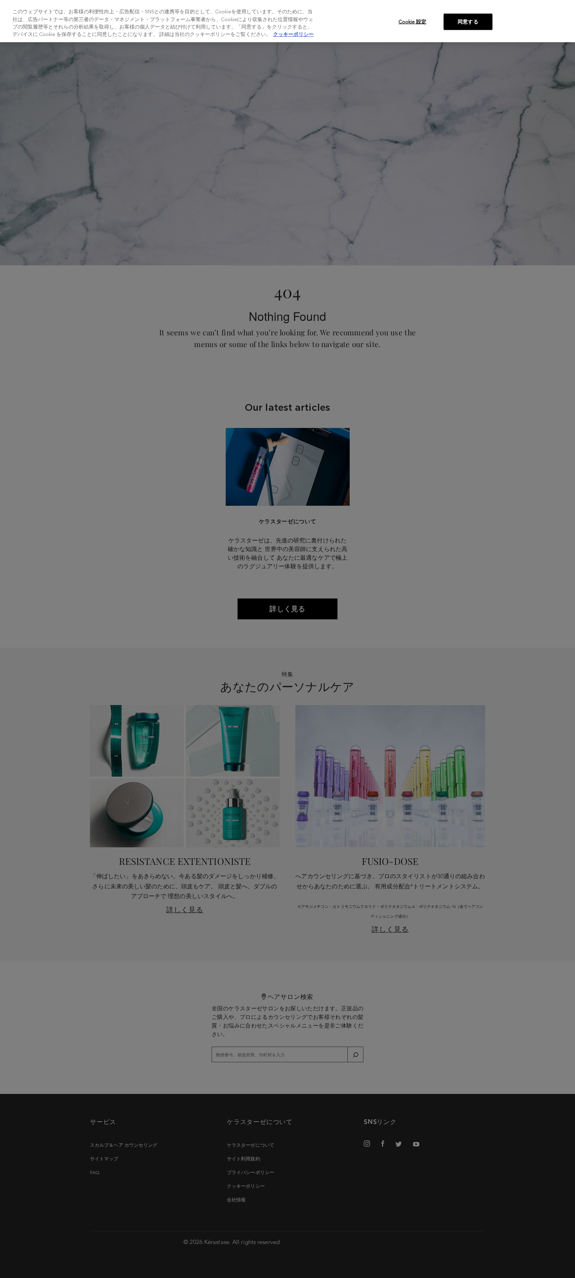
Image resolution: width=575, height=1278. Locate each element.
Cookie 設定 (412, 22)
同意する (468, 22)
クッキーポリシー (293, 35)
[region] (287, 21)
